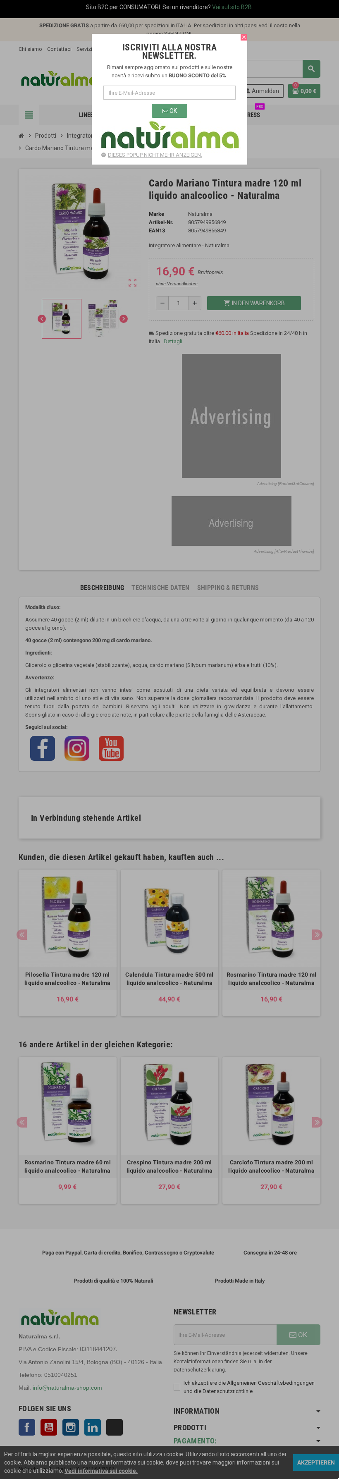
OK (172, 111)
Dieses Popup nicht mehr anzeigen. (155, 155)
